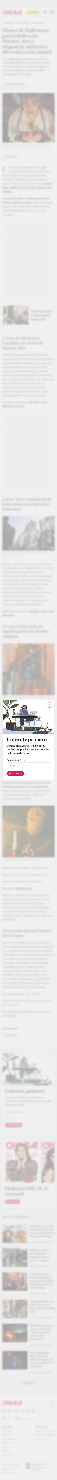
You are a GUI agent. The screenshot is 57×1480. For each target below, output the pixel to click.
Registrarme (15, 773)
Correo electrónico (16, 760)
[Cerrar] (49, 705)
